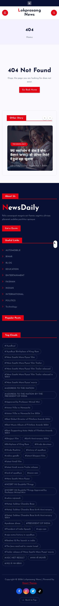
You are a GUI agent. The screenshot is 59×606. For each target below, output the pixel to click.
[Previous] (45, 118)
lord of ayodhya (14, 473)
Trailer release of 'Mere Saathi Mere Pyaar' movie (30, 552)
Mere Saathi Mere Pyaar (18, 479)
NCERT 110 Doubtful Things (20, 484)
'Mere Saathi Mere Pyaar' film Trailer (24, 363)
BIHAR (9, 256)
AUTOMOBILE (13, 250)
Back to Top (30, 600)
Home (29, 37)
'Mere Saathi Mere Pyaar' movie (21, 382)
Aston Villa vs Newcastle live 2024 (23, 413)
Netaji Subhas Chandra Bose (20, 504)
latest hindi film (14, 461)
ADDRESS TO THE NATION (20, 388)
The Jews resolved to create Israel (22, 546)
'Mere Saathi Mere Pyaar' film (20, 357)
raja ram (42, 529)
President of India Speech (18, 529)
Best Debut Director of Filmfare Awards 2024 (28, 419)
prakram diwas (13, 523)
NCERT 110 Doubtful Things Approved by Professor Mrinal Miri (26, 491)
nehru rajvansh (13, 498)
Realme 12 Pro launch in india (20, 540)
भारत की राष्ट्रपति (39, 558)
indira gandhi (12, 456)
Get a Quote (11, 228)
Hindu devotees (43, 444)
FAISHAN (10, 282)
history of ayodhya (37, 450)
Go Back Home (29, 90)
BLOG (9, 263)
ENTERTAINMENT (15, 275)
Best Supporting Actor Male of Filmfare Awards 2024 (28, 432)
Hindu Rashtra (13, 450)
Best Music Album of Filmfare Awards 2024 (27, 425)
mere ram (33, 473)
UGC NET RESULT (15, 558)
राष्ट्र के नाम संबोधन (14, 563)
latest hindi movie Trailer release (22, 467)
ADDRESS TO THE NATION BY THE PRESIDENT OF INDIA (24, 395)
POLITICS (10, 301)
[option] (29, 148)
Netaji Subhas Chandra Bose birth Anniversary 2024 (28, 516)
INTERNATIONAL (15, 294)
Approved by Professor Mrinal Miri (23, 402)
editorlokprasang (18, 166)
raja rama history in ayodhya (20, 535)
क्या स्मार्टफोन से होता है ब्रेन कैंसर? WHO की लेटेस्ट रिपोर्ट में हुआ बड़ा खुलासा (29, 155)
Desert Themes (29, 583)
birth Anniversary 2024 (37, 439)
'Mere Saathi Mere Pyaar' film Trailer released (28, 369)
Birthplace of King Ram (17, 444)
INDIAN (10, 288)
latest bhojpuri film (35, 456)
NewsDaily (20, 208)
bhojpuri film (12, 439)
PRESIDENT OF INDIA (39, 523)
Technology (18, 144)
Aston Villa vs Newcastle (18, 408)
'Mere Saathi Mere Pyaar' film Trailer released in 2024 (29, 375)
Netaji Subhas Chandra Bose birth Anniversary (29, 510)
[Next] (50, 118)
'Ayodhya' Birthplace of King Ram (22, 352)
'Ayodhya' (10, 346)
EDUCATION (12, 269)
